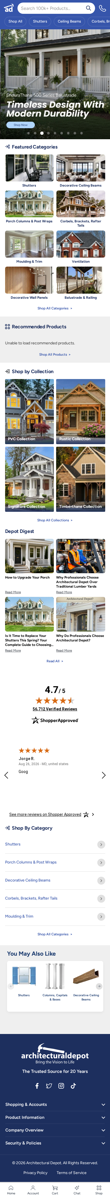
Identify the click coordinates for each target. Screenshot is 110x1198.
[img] (55, 700)
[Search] (88, 8)
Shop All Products (53, 354)
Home (11, 1193)
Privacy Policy (35, 1172)
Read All (53, 661)
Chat (77, 1193)
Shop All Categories (53, 308)
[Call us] (103, 8)
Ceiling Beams (69, 21)
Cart (55, 1193)
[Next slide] (99, 986)
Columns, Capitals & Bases (55, 997)
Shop (99, 1193)
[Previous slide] (11, 986)
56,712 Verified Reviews (55, 709)
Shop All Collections (53, 520)
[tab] (28, 133)
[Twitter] (49, 1085)
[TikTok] (73, 1085)
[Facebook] (37, 1085)
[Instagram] (61, 1085)
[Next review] (104, 776)
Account (33, 1193)
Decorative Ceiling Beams (86, 997)
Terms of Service (72, 1172)
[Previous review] (6, 776)
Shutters (40, 21)
